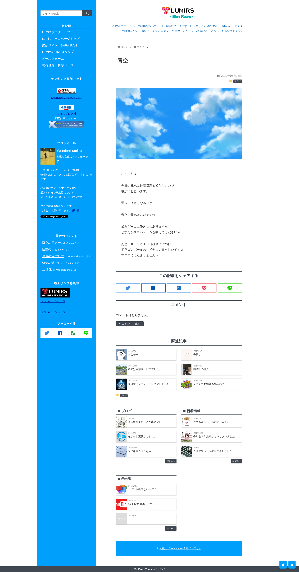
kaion (61, 249)
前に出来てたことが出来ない (145, 421)
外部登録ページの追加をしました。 (214, 451)
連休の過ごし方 (53, 256)
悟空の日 (48, 243)
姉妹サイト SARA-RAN (59, 45)
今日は (197, 354)
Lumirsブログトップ (56, 32)
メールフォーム (53, 58)
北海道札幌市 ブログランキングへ (66, 97)
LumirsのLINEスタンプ (58, 52)
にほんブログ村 (66, 113)
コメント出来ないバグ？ (142, 489)
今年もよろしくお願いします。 (211, 421)
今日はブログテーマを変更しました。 (150, 383)
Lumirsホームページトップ (60, 38)
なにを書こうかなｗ (139, 451)
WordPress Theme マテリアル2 (149, 569)
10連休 (47, 269)
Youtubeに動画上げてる (141, 504)
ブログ (237, 81)
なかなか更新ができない (142, 436)
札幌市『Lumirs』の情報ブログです (180, 548)
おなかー (133, 354)
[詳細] (75, 210)
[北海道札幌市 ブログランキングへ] (66, 92)
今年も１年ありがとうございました (214, 436)
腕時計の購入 (201, 369)
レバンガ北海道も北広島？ (208, 383)
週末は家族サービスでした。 (145, 369)
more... (171, 460)
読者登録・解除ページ (57, 65)
